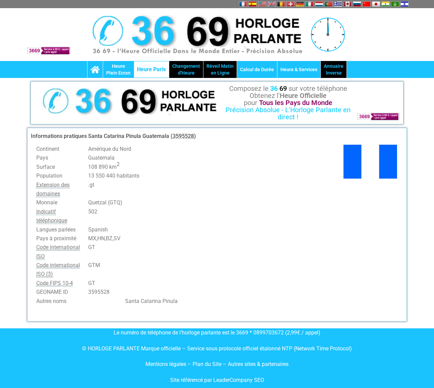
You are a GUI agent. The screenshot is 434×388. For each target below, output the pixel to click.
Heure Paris (151, 69)
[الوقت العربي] (395, 4)
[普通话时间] (366, 4)
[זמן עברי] (404, 4)
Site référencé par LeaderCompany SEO (217, 380)
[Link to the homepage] (95, 69)
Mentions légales (165, 364)
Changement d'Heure (186, 69)
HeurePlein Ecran (118, 69)
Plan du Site (208, 364)
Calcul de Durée (257, 69)
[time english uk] (272, 4)
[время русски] (357, 4)
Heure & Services (298, 69)
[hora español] (253, 4)
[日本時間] (376, 4)
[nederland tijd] (319, 4)
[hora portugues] (328, 4)
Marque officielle (161, 348)
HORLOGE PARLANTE (114, 348)
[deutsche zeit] (300, 4)
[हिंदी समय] (385, 4)
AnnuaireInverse (333, 69)
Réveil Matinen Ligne (220, 69)
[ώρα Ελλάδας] (338, 4)
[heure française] (243, 4)
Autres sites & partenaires (258, 364)
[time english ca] (347, 4)
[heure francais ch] (291, 4)
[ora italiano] (309, 4)
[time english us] (262, 4)
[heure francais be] (281, 4)
